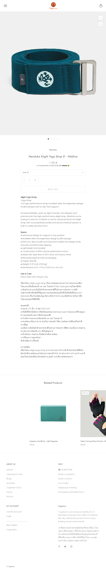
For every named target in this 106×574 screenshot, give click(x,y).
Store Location (65, 478)
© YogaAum (10, 566)
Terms (9, 492)
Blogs (9, 478)
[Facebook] (59, 546)
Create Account (14, 511)
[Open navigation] (5, 6)
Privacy (9, 496)
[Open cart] (101, 5)
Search (9, 469)
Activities (10, 483)
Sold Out (53, 189)
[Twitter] (65, 546)
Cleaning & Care (14, 474)
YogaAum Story (13, 487)
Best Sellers (11, 525)
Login (8, 516)
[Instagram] (71, 546)
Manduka (53, 149)
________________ (16, 520)
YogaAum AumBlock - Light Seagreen (43, 441)
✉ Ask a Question (66, 474)
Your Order (63, 483)
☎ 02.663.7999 (65, 469)
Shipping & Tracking (67, 487)
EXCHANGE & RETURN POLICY (71, 492)
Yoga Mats (11, 529)
